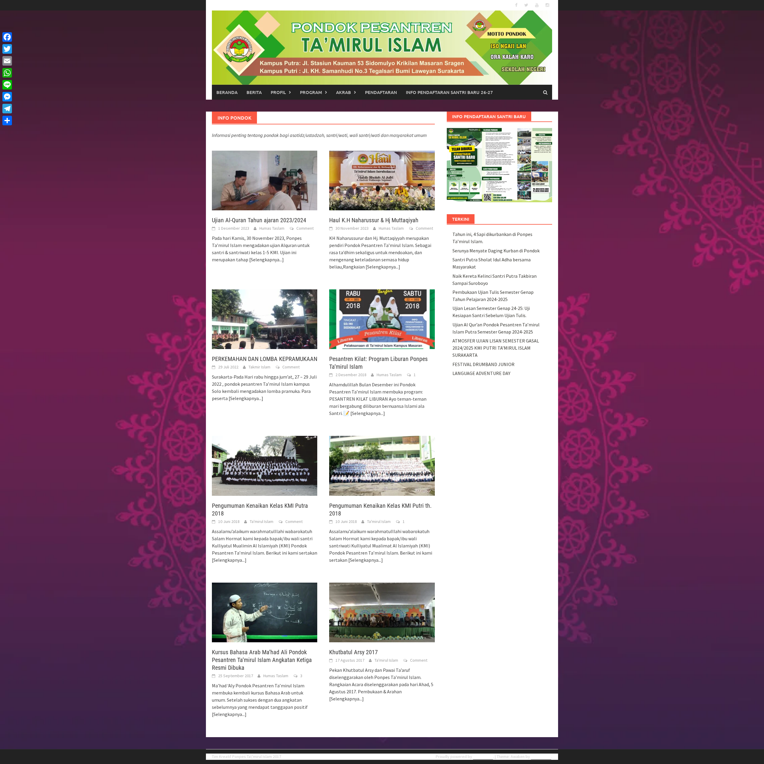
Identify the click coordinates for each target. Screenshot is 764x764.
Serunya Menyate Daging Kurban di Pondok (496, 251)
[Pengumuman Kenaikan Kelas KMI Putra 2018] (264, 465)
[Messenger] (7, 97)
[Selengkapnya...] (266, 260)
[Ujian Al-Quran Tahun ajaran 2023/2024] (264, 180)
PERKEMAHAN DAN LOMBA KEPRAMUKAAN (264, 358)
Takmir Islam (259, 367)
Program (311, 92)
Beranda (227, 92)
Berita (254, 92)
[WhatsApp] (7, 73)
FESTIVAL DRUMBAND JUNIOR (483, 364)
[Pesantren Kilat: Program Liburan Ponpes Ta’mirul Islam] (382, 319)
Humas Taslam (271, 228)
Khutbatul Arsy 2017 (353, 652)
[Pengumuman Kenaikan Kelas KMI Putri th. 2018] (382, 465)
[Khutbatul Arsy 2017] (382, 612)
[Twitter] (7, 49)
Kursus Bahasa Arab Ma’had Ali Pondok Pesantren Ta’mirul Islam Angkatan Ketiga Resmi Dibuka (262, 660)
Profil (278, 92)
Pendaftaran (381, 92)
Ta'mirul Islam (261, 521)
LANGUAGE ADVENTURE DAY (481, 373)
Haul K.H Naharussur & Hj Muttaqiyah (373, 220)
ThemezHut (541, 756)
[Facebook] (7, 37)
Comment (305, 228)
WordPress (483, 756)
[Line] (7, 85)
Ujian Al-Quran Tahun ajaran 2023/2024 (259, 220)
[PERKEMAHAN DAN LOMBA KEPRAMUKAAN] (264, 319)
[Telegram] (7, 109)
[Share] (7, 120)
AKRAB (343, 92)
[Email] (7, 61)
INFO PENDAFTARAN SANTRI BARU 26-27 (449, 92)
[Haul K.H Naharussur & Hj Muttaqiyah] (382, 180)
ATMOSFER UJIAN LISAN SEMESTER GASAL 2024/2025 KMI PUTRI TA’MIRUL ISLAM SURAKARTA (495, 348)
